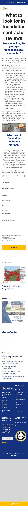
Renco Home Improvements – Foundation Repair (7, 395)
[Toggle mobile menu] (25, 9)
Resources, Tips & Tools (19, 403)
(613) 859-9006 (6, 411)
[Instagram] (22, 422)
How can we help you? (8, 220)
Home (18, 389)
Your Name (5, 182)
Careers (18, 408)
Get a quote (19, 411)
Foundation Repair (13, 256)
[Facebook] (15, 422)
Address (4, 195)
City (3, 205)
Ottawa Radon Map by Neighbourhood (14, 274)
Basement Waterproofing (20, 398)
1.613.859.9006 (9, 2)
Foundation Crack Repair (20, 393)
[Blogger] (15, 425)
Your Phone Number (8, 188)
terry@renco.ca (20, 2)
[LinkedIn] (25, 422)
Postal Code (5, 211)
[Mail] (18, 422)
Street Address (6, 200)
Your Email (6, 214)
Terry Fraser (6, 256)
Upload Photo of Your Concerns (11, 236)
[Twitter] (20, 422)
